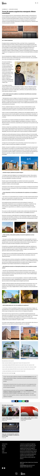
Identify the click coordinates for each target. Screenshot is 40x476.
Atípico (3, 448)
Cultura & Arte (4, 444)
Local (3, 451)
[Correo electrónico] (27, 401)
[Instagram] (2, 468)
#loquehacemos (11, 9)
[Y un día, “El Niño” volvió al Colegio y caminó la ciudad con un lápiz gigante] (10, 411)
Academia (4, 446)
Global (3, 449)
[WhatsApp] (23, 401)
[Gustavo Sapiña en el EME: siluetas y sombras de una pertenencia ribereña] (29, 411)
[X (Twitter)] (16, 401)
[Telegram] (20, 401)
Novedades (16, 9)
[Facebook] (13, 401)
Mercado (3, 445)
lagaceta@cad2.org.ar (28, 466)
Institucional (4, 452)
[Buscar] (35, 2)
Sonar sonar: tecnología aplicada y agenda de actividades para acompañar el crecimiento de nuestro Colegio (10, 435)
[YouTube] (4, 468)
